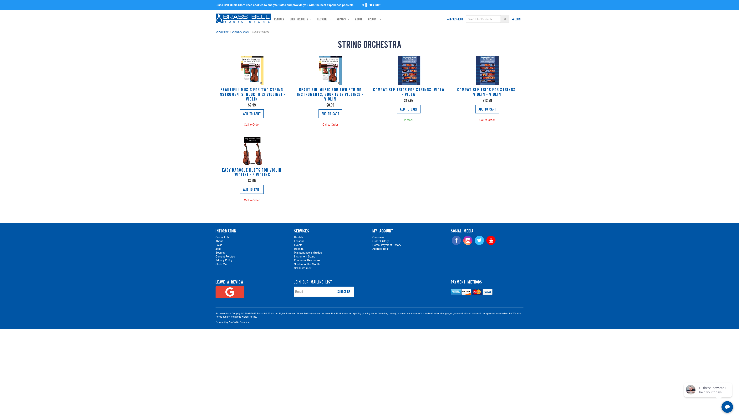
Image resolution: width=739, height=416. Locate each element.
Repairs (298, 249)
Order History (380, 241)
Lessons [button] (323, 19)
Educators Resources (307, 260)
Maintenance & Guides (308, 252)
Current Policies (225, 256)
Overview (378, 237)
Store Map (222, 264)
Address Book (380, 249)
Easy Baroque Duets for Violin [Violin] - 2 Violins (252, 172)
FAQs (219, 245)
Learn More (374, 5)
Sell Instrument (303, 268)
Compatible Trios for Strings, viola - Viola (408, 92)
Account (373, 19)
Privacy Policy (224, 260)
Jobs (218, 249)
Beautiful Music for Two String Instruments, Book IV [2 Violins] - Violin (330, 95)
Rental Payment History (386, 245)
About (358, 19)
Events (298, 245)
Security (220, 252)
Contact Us (222, 237)
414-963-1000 (455, 19)
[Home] (243, 18)
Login (518, 19)
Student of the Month (307, 264)
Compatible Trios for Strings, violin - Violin (487, 92)
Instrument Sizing (304, 256)
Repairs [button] (342, 19)
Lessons (299, 241)
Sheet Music (222, 31)
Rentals (279, 19)
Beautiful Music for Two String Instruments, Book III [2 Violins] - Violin (251, 95)
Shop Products (300, 19)
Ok (363, 5)
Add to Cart (252, 114)
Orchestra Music (240, 31)
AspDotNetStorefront (239, 322)
